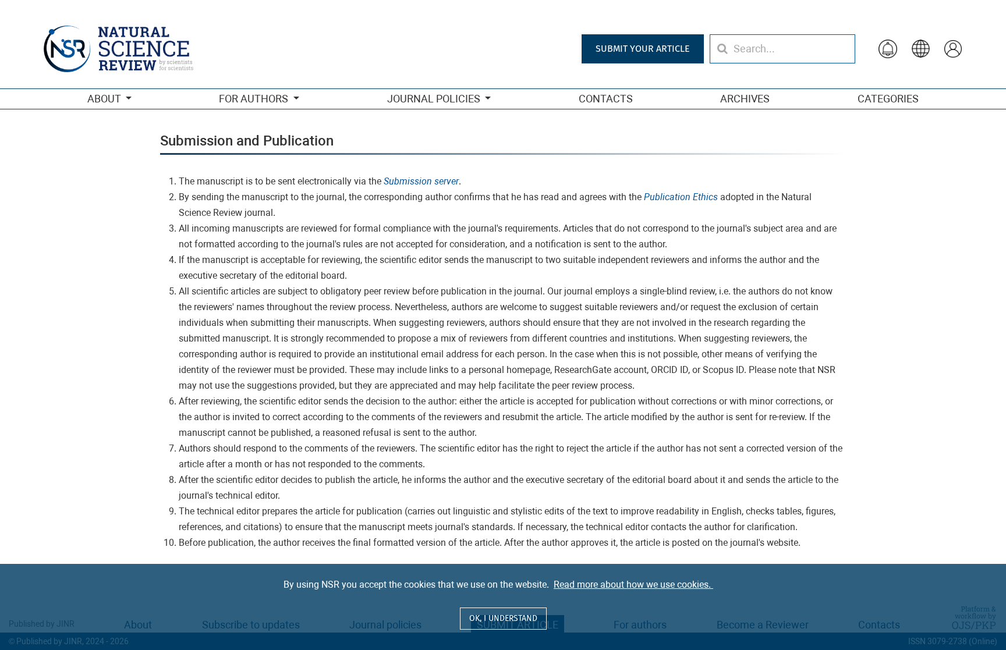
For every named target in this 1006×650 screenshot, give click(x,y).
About (105, 99)
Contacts (606, 99)
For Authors (255, 99)
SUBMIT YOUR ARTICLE (643, 48)
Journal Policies (435, 99)
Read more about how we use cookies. (633, 584)
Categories (888, 99)
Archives (745, 99)
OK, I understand (503, 618)
